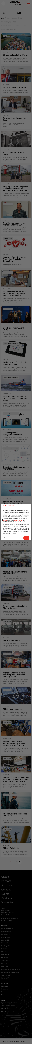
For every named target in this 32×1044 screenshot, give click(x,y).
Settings (5, 537)
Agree (26, 538)
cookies (5, 520)
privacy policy (18, 520)
